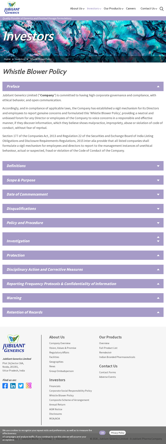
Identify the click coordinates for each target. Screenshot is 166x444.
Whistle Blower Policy (61, 395)
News (52, 366)
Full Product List (108, 347)
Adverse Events (107, 376)
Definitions (15, 165)
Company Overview (59, 343)
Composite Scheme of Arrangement (69, 400)
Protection (15, 255)
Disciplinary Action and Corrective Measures (44, 269)
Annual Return (57, 404)
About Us (76, 8)
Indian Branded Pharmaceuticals (117, 357)
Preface (12, 86)
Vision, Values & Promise (62, 347)
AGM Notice (55, 409)
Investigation (18, 240)
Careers (131, 8)
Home (7, 59)
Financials (54, 386)
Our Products (112, 8)
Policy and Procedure (24, 222)
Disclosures (55, 413)
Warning (13, 297)
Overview (104, 343)
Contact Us (148, 8)
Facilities (54, 357)
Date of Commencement (26, 194)
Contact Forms (107, 372)
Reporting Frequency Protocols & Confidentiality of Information (61, 283)
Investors (93, 8)
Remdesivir (105, 352)
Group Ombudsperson (61, 371)
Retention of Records (24, 312)
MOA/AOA (54, 418)
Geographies (56, 361)
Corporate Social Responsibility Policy (70, 390)
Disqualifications (21, 208)
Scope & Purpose (20, 180)
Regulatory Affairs (59, 352)
